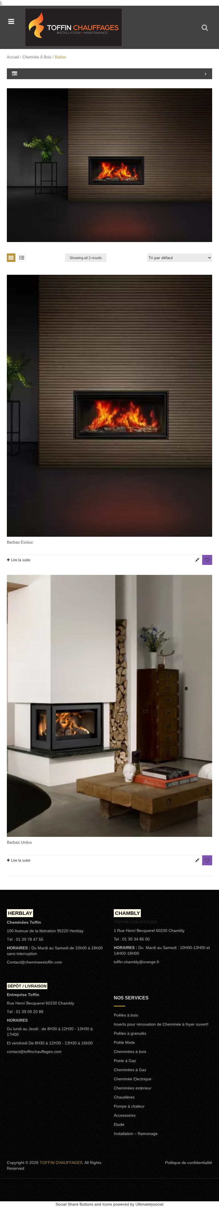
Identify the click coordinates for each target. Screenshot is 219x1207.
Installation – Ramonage (136, 1133)
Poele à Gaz (125, 1060)
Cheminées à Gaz (130, 1069)
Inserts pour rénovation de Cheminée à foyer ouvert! (161, 1024)
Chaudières (124, 1097)
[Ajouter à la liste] (207, 560)
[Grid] (11, 257)
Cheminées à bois (130, 1051)
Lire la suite (20, 560)
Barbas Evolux (20, 542)
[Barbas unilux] (109, 706)
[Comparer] (197, 560)
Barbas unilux (19, 842)
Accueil (13, 57)
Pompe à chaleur (129, 1106)
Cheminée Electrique (132, 1079)
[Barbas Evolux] (109, 406)
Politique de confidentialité (188, 1162)
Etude (119, 1124)
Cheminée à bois (37, 57)
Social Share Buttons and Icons (84, 1204)
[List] (21, 257)
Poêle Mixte (124, 1042)
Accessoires (124, 1115)
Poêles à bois (126, 1015)
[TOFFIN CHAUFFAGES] (73, 26)
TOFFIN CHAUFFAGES (61, 1162)
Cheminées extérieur (132, 1088)
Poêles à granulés (130, 1033)
